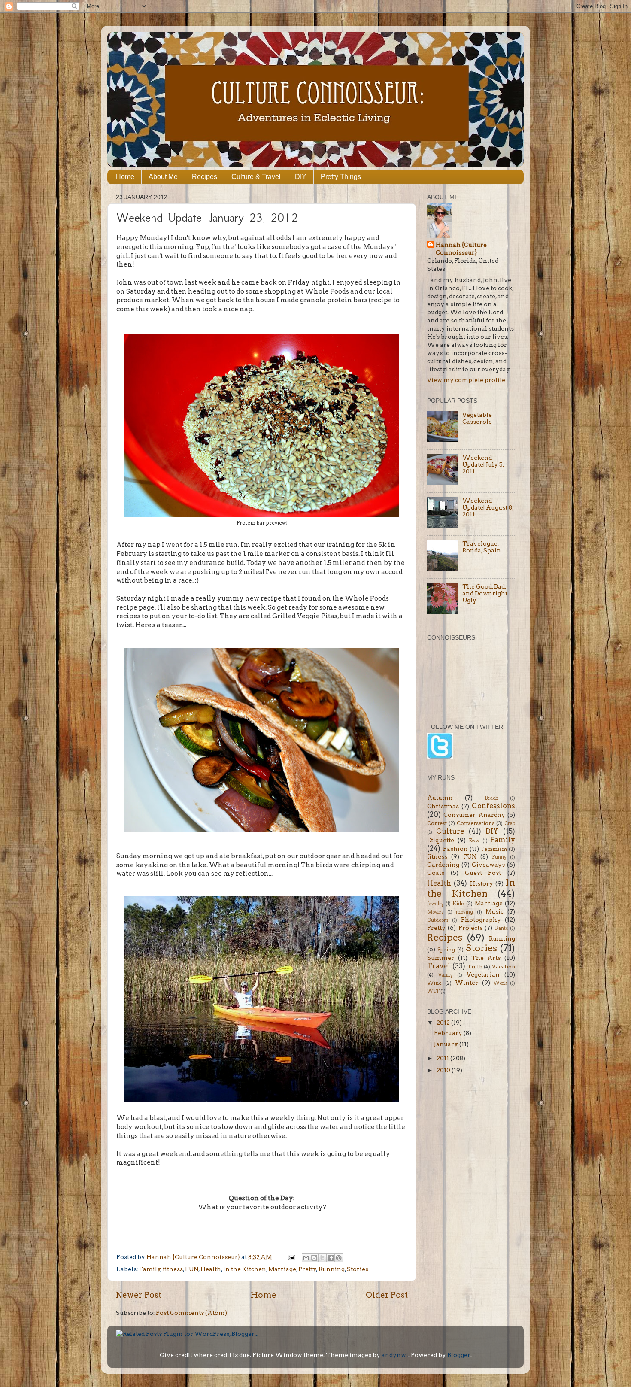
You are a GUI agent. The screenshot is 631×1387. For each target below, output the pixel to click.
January (446, 1044)
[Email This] (306, 1257)
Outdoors (438, 920)
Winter (466, 982)
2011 (443, 1058)
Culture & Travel (256, 176)
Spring (446, 949)
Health (210, 1269)
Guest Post (483, 872)
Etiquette (440, 840)
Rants (501, 928)
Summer (440, 957)
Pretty (307, 1269)
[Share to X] (322, 1257)
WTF (433, 991)
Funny (499, 857)
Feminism (494, 849)
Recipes (204, 176)
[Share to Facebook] (330, 1257)
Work (500, 983)
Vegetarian (483, 974)
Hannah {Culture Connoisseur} (461, 248)
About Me (163, 176)
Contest (437, 823)
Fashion (455, 848)
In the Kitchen (244, 1269)
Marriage (282, 1269)
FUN (191, 1269)
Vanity (445, 975)
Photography (481, 919)
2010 (444, 1070)
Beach (491, 798)
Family (150, 1269)
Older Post (387, 1295)
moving (464, 912)
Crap (509, 823)
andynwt (395, 1354)
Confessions (493, 805)
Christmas (443, 806)
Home (125, 176)
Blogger (458, 1354)
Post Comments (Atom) (191, 1312)
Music (494, 911)
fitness (173, 1269)
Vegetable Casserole (477, 418)
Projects (470, 927)
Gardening (443, 864)
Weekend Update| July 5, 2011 (483, 464)
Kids (458, 903)
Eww (474, 841)
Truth (474, 966)
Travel (438, 966)
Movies (435, 912)
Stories (357, 1269)
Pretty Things (341, 176)
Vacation (503, 966)
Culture (450, 831)
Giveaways (488, 864)
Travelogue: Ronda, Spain (481, 547)
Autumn (440, 797)
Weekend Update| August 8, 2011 (487, 507)
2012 (444, 1022)
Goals (435, 872)
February (449, 1032)
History (481, 883)
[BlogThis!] (314, 1257)
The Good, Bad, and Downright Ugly (484, 593)
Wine (434, 983)
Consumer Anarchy (474, 814)
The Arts (486, 957)
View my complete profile (466, 379)
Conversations (475, 823)
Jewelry (435, 904)
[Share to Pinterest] (338, 1257)
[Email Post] (291, 1256)
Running (332, 1269)
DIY (300, 176)
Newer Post (138, 1295)
